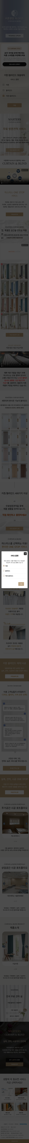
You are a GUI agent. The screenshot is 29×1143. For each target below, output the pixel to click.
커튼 (6, 566)
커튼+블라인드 (9, 576)
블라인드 (7, 571)
